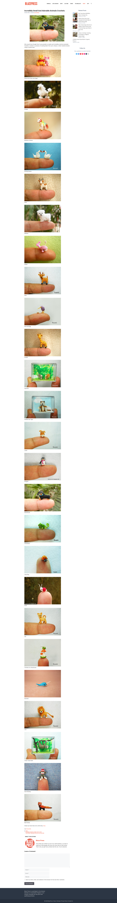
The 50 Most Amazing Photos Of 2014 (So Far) (35, 833)
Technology (78, 3)
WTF (88, 3)
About (55, 901)
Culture (66, 3)
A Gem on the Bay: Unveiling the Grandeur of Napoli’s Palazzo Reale (84, 34)
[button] (91, 3)
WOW (84, 3)
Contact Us (70, 901)
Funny (71, 3)
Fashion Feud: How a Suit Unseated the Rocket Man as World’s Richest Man (84, 20)
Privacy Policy (64, 901)
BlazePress (50, 901)
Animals (49, 3)
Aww (61, 3)
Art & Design (55, 3)
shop (44, 825)
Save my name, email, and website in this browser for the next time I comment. (45, 879)
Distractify (28, 828)
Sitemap (58, 901)
